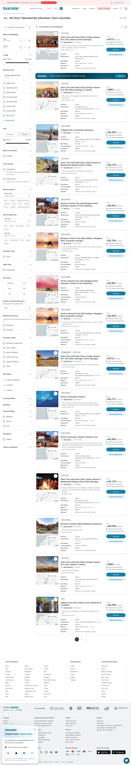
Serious (8, 421)
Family (103, 694)
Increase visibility (39, 737)
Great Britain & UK (30, 691)
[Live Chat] (126, 760)
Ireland (46, 669)
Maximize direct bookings (42, 739)
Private (103, 696)
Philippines (28, 671)
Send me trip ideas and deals (18, 747)
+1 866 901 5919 (118, 2)
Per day (24, 134)
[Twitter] (41, 752)
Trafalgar (73, 680)
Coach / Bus (105, 685)
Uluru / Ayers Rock (80, 63)
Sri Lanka (27, 674)
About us (5, 721)
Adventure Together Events (42, 725)
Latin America (9, 677)
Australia (9, 156)
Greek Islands (29, 696)
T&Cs (25, 758)
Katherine (27, 204)
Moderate (9, 417)
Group (8, 256)
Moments (92, 8)
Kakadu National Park (81, 627)
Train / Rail (104, 688)
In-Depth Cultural (106, 683)
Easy (8, 426)
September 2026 (11, 88)
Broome (6, 207)
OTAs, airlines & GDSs (72, 739)
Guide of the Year (71, 721)
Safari (8, 366)
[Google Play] (119, 752)
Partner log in (70, 742)
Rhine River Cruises (50, 680)
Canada (46, 691)
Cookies (56, 762)
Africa (7, 666)
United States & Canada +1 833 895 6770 (109, 725)
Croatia (27, 683)
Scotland (46, 683)
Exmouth (12, 200)
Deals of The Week (104, 8)
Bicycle (103, 669)
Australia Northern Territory (83, 186)
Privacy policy (31, 758)
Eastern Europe (29, 688)
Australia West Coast (81, 146)
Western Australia (80, 222)
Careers (9, 723)
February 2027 (11, 111)
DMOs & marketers (71, 737)
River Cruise (105, 677)
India (6, 696)
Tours (22, 13)
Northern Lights (106, 674)
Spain (45, 685)
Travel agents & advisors (73, 733)
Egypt (7, 683)
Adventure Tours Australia (13, 13)
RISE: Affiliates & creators (73, 735)
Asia (6, 669)
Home (4, 13)
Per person (10, 134)
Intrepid (72, 674)
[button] (116, 42)
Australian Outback (81, 545)
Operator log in (38, 742)
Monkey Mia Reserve (23, 200)
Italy (45, 671)
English (8, 439)
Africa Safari (105, 680)
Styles (84, 8)
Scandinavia (47, 674)
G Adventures (74, 671)
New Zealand (29, 669)
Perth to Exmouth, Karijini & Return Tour (79, 437)
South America (9, 680)
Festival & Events (12, 357)
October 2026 (10, 92)
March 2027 (10, 115)
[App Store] (104, 752)
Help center (100, 723)
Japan (26, 666)
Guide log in (69, 725)
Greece (27, 694)
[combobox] (17, 196)
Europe (7, 674)
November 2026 (11, 97)
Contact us (100, 721)
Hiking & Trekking (12, 361)
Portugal (46, 677)
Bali (6, 691)
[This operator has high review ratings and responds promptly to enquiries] (93, 68)
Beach (103, 691)
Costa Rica (47, 694)
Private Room (10, 179)
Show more (10, 120)
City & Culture (11, 348)
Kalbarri (13, 207)
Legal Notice (38, 762)
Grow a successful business (42, 733)
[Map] (126, 26)
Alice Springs (20, 226)
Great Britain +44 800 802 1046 (106, 728)
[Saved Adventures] (121, 8)
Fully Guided (10, 270)
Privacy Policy (48, 762)
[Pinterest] (51, 752)
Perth (5, 200)
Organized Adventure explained (43, 721)
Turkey (46, 688)
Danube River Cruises (31, 685)
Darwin (14, 204)
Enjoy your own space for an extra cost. (18, 181)
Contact (115, 8)
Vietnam (27, 680)
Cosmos (72, 669)
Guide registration (71, 723)
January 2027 (10, 106)
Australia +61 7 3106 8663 (105, 730)
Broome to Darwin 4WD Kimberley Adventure (81, 524)
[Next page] (86, 639)
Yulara (28, 240)
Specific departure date (12, 75)
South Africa (9, 688)
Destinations (76, 8)
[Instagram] (46, 752)
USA (45, 696)
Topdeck (72, 677)
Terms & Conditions (67, 762)
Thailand (27, 677)
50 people (9, 325)
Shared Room (11, 169)
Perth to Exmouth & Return (73, 397)
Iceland (46, 666)
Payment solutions (39, 735)
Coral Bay (7, 204)
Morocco (8, 685)
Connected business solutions (43, 723)
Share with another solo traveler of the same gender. (17, 173)
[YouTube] (56, 752)
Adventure (104, 666)
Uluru (20, 204)
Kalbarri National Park (24, 207)
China (7, 694)
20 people (9, 330)
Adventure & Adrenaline (14, 343)
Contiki (72, 666)
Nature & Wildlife (12, 352)
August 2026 (10, 83)
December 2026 (11, 102)
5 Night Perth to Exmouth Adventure (77, 130)
